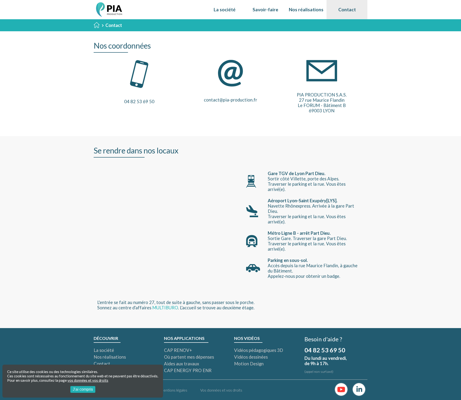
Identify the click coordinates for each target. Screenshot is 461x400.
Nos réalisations (306, 9)
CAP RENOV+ (178, 350)
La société (225, 9)
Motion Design (249, 363)
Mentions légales (173, 390)
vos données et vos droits (87, 380)
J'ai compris (83, 389)
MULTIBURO (165, 307)
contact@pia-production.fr (230, 99)
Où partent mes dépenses (189, 357)
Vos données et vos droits (221, 390)
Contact (347, 9)
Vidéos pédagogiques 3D (258, 350)
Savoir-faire (265, 9)
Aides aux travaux (181, 363)
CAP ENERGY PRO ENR (188, 370)
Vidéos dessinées (251, 357)
